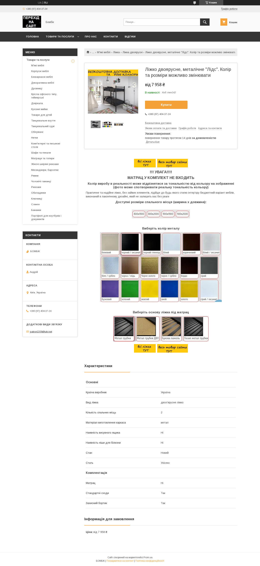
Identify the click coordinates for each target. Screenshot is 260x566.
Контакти (111, 36)
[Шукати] (205, 22)
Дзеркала (37, 103)
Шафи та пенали (41, 152)
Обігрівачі (37, 132)
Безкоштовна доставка (158, 123)
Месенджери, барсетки (44, 170)
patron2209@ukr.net (41, 331)
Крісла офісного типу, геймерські (44, 96)
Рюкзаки (36, 187)
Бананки (36, 210)
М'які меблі (103, 52)
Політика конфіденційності (149, 561)
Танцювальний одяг (43, 126)
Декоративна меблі (42, 82)
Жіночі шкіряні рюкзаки (45, 164)
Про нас (91, 36)
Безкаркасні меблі (42, 76)
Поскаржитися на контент (120, 561)
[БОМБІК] (32, 26)
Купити (166, 104)
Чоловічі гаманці (41, 181)
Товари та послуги (60, 36)
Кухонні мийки (39, 109)
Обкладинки (38, 192)
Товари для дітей (41, 114)
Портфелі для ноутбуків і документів (46, 217)
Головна (32, 36)
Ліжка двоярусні (133, 52)
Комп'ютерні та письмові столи (45, 145)
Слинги (35, 204)
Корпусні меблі (40, 71)
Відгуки (130, 36)
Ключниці (36, 198)
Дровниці (36, 88)
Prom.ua (148, 557)
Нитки (34, 137)
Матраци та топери (42, 158)
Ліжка (116, 52)
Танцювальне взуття (43, 120)
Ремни (34, 175)
